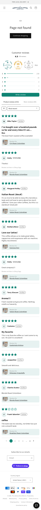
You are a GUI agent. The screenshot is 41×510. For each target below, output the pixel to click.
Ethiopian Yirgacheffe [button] (17, 373)
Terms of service (33, 498)
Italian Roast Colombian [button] (18, 212)
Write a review (21, 95)
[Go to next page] (34, 440)
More (36, 65)
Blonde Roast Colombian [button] (18, 174)
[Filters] (4, 108)
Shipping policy (14, 502)
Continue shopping (20, 36)
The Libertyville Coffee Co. (19, 496)
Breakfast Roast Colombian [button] (19, 433)
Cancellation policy (21, 505)
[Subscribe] (31, 458)
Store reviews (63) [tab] (30, 102)
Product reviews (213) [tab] (11, 102)
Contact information (27, 502)
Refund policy (13, 498)
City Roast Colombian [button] (17, 143)
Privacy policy (23, 498)
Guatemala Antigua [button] (16, 345)
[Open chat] (36, 505)
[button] (4, 7)
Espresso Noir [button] (14, 248)
